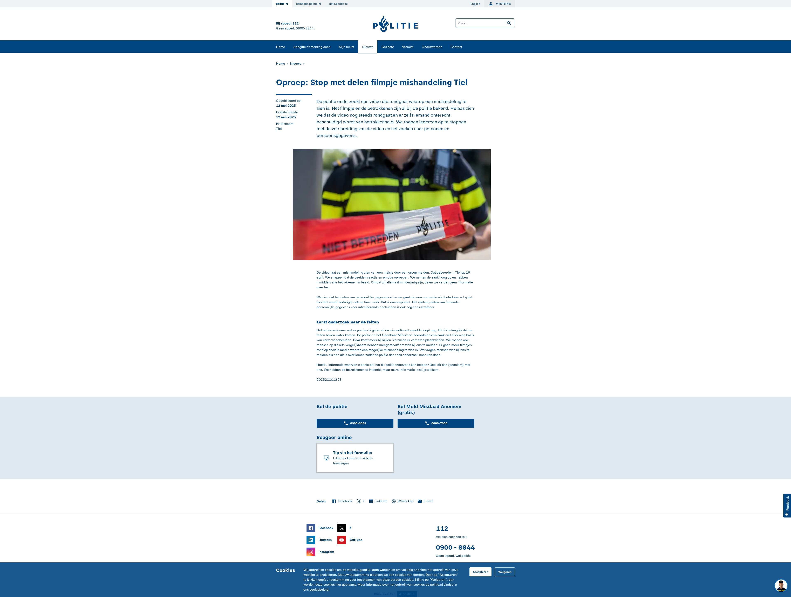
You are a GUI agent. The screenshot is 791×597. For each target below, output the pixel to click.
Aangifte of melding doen (312, 47)
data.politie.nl (338, 4)
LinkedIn (378, 501)
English (475, 4)
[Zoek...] (485, 25)
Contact (456, 47)
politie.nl (282, 4)
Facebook (342, 501)
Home (280, 47)
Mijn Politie (503, 4)
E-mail (425, 501)
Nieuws (367, 47)
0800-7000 (439, 423)
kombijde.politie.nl (308, 4)
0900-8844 (305, 28)
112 (296, 23)
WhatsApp (402, 501)
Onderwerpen (432, 47)
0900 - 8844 (455, 547)
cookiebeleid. (319, 589)
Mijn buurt (346, 47)
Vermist (407, 47)
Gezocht (387, 47)
